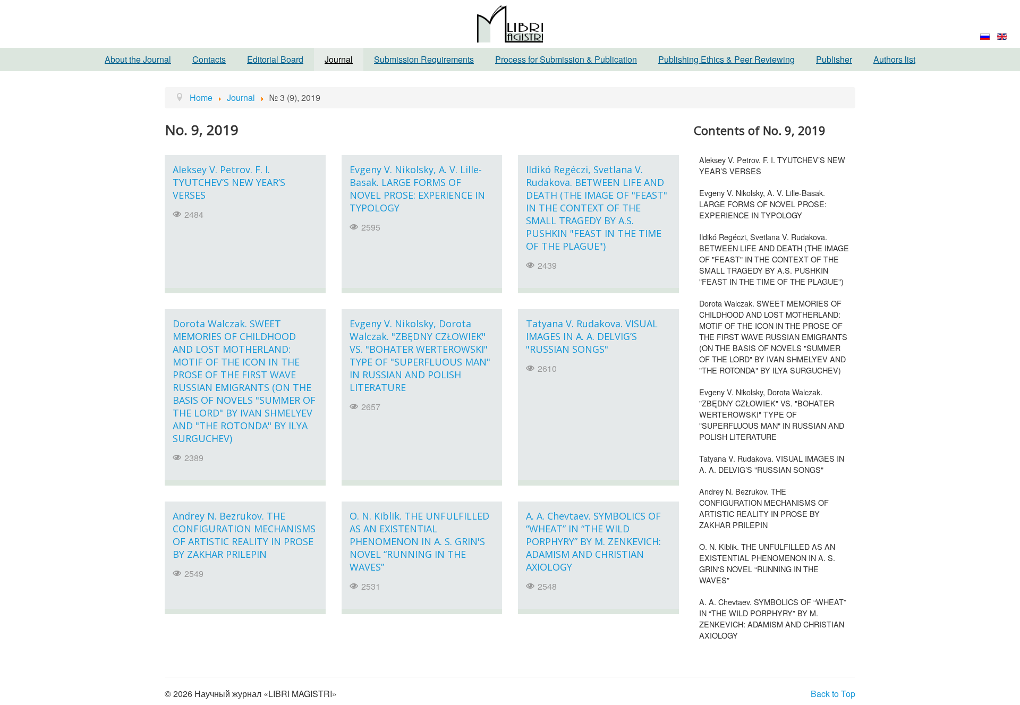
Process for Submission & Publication (566, 59)
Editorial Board (275, 59)
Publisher (834, 59)
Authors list (894, 59)
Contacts (209, 59)
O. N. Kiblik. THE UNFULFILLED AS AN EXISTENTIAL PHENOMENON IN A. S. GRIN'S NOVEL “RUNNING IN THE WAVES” (419, 541)
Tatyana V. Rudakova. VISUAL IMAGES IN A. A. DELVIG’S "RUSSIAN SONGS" (592, 336)
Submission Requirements (424, 59)
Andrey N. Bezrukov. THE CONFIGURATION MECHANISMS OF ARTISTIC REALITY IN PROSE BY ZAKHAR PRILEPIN (244, 534)
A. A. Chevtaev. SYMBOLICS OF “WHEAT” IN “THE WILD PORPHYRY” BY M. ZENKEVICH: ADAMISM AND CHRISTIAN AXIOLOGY (593, 541)
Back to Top (833, 693)
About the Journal (138, 59)
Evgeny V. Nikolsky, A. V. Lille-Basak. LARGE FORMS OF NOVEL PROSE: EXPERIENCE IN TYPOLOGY (417, 188)
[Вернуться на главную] (510, 22)
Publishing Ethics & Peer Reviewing (726, 59)
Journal (339, 59)
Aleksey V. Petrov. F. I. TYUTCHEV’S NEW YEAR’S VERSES (229, 182)
